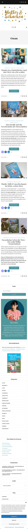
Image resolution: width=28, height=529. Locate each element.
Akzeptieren (14, 516)
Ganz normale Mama (6, 444)
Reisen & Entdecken (6, 410)
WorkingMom (5, 428)
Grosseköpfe (4, 448)
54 (9, 276)
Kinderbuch (6, 237)
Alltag (3, 382)
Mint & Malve (5, 455)
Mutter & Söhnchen (6, 470)
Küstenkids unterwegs (6, 453)
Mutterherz (5, 408)
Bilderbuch (7, 120)
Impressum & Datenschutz (9, 527)
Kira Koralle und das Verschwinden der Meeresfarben (14, 125)
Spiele (3, 418)
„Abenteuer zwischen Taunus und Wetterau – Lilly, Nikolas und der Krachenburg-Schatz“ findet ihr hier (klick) (13, 349)
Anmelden (4, 496)
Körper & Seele (5, 400)
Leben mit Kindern (6, 403)
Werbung (4, 426)
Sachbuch (13, 120)
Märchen (4, 405)
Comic (3, 387)
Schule (3, 415)
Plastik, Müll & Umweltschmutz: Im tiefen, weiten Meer (14, 185)
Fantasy (4, 390)
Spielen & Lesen (19, 120)
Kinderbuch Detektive (6, 450)
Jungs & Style (5, 395)
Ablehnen (14, 520)
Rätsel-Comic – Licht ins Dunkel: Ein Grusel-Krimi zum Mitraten (13, 467)
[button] (26, 502)
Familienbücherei (6, 443)
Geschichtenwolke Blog (7, 446)
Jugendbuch (5, 393)
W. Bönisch (4, 466)
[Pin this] (26, 96)
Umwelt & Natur (14, 122)
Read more (14, 90)
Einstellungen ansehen (14, 524)
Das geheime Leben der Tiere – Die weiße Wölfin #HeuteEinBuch (14, 242)
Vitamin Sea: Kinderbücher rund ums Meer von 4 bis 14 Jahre (14, 71)
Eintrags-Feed (5, 499)
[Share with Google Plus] (24, 96)
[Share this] (21, 96)
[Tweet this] (23, 96)
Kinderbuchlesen (5, 451)
